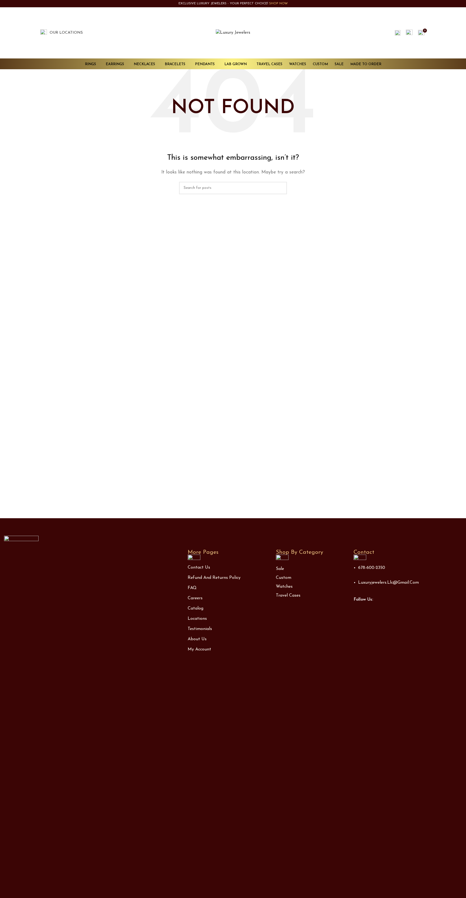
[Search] (397, 32)
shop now (278, 3)
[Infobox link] (61, 32)
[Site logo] (233, 32)
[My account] (409, 32)
